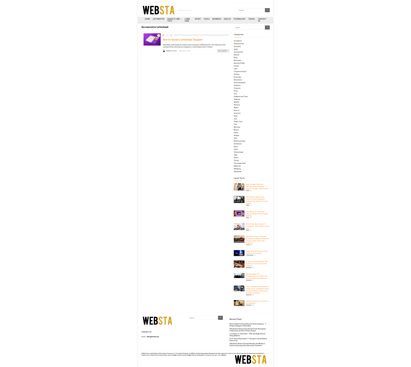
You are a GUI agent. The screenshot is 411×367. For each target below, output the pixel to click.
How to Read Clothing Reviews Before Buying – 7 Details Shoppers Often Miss (257, 186)
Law (235, 119)
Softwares (238, 144)
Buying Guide (239, 63)
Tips (235, 155)
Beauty (236, 55)
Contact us (262, 20)
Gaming (237, 99)
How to (236, 110)
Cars (235, 68)
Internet (237, 113)
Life (235, 124)
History (237, 105)
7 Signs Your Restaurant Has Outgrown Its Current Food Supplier (257, 263)
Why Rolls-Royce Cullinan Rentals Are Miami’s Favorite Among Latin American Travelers (257, 239)
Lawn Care (187, 20)
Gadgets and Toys (173, 20)
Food (236, 91)
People (236, 135)
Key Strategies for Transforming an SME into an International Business (256, 276)
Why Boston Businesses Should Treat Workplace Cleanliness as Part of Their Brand (257, 200)
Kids (236, 116)
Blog (235, 57)
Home (147, 19)
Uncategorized (240, 163)
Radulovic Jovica (171, 51)
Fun (235, 94)
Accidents (238, 41)
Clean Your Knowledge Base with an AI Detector (257, 252)
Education (238, 80)
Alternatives (239, 43)
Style (236, 149)
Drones (236, 74)
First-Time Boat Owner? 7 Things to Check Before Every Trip (257, 226)
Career (236, 66)
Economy (237, 77)
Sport (198, 19)
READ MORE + (223, 51)
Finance (237, 88)
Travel (251, 19)
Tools (207, 19)
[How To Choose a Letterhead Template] (152, 34)
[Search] (267, 10)
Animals (237, 46)
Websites (237, 166)
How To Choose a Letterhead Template (182, 39)
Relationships (239, 141)
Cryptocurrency (240, 71)
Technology (240, 19)
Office (236, 132)
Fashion (237, 85)
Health (227, 19)
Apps (236, 49)
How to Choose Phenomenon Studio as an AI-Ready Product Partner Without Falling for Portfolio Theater (257, 289)
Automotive (159, 19)
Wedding (237, 169)
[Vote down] (167, 35)
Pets (235, 138)
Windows (237, 171)
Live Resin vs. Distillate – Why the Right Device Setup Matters (257, 214)
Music (236, 130)
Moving (237, 127)
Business (216, 19)
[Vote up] (171, 35)
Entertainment (240, 82)
